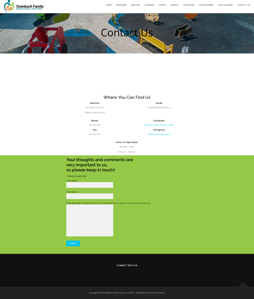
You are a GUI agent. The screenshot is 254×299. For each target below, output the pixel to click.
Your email (72, 192)
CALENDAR (149, 5)
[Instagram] (130, 272)
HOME (109, 5)
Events (162, 5)
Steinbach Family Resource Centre (159, 125)
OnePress (140, 292)
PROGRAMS (121, 5)
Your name (72, 181)
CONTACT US (243, 5)
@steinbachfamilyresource (159, 134)
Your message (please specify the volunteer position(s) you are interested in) (109, 203)
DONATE (175, 5)
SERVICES (135, 5)
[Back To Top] (243, 286)
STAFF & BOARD (225, 5)
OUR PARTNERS (206, 5)
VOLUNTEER (188, 5)
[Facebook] (123, 272)
